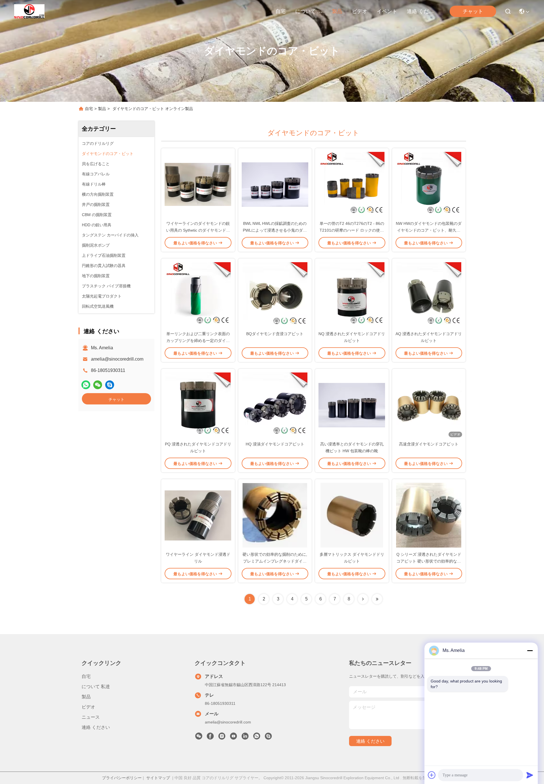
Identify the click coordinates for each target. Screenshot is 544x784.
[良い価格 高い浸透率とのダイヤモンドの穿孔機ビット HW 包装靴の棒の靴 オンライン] (351, 404)
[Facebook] (210, 737)
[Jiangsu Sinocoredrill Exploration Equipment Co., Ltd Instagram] (222, 737)
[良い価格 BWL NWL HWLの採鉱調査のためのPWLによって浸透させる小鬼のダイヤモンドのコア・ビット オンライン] (275, 184)
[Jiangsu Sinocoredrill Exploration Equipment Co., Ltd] (29, 11)
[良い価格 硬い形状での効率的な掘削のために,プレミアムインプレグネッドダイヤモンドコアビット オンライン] (275, 515)
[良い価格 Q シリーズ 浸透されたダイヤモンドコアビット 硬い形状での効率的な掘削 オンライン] (429, 515)
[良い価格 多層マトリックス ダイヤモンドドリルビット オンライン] (351, 515)
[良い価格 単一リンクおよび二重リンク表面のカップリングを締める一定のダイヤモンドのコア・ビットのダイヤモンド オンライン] (198, 294)
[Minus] (529, 650)
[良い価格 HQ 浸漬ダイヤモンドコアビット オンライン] (275, 404)
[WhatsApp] (86, 385)
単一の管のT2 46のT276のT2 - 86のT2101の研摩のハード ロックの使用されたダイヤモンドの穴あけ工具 (352, 230)
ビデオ (359, 11)
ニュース (91, 717)
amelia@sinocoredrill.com (117, 359)
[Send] (529, 775)
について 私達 (308, 11)
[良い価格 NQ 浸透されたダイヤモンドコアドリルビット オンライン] (351, 294)
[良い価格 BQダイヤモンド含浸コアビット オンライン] (275, 294)
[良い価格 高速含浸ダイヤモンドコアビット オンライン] (429, 404)
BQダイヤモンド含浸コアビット (274, 333)
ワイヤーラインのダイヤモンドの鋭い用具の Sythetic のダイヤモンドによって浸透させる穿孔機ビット (198, 230)
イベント (387, 11)
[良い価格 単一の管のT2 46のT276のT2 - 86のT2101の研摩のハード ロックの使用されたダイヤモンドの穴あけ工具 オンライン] (351, 184)
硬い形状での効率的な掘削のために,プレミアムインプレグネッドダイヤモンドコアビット (275, 561)
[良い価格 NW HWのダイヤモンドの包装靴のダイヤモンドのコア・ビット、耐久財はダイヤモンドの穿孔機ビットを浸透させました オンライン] (429, 184)
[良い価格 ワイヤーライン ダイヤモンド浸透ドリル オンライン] (198, 515)
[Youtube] (233, 737)
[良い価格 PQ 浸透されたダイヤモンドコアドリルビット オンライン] (198, 404)
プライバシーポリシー (122, 778)
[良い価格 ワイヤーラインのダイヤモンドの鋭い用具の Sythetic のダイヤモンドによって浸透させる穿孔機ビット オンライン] (198, 184)
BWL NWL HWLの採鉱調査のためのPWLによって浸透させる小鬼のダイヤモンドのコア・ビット (275, 230)
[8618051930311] (257, 737)
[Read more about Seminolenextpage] (363, 599)
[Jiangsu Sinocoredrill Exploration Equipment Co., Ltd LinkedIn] (245, 737)
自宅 (280, 11)
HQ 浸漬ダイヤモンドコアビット (275, 444)
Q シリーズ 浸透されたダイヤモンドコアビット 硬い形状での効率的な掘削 (428, 561)
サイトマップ (158, 778)
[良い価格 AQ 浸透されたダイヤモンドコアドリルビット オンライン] (429, 294)
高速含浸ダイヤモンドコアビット (428, 444)
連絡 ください (420, 11)
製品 (337, 11)
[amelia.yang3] (110, 385)
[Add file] (432, 775)
